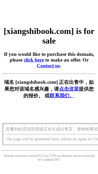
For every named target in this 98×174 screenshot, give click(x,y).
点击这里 (69, 89)
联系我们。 (62, 95)
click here (34, 60)
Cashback (48, 159)
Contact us (48, 65)
